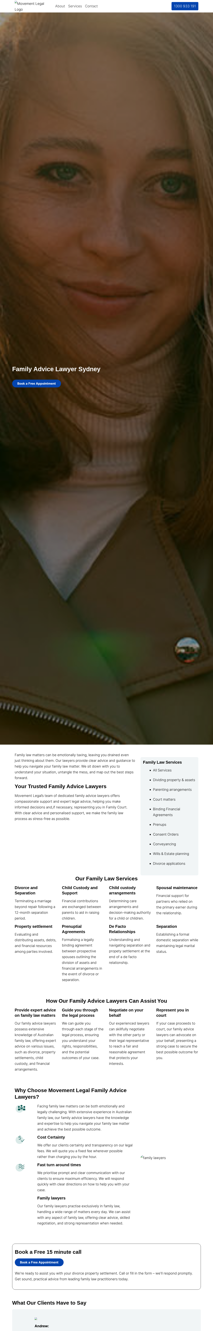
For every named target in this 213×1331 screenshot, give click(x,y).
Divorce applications (169, 863)
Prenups (159, 824)
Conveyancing (164, 844)
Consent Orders (166, 834)
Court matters (164, 799)
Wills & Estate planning (171, 853)
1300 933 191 (185, 6)
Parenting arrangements (172, 789)
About (60, 6)
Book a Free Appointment (36, 383)
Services (75, 6)
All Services (162, 770)
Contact (91, 6)
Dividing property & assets (174, 780)
